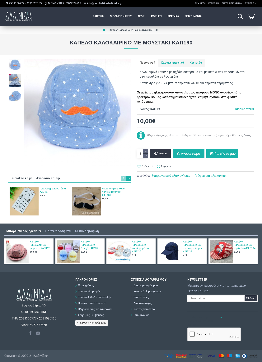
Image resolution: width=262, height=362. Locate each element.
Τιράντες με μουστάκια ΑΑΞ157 (53, 190)
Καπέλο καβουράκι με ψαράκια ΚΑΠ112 (40, 245)
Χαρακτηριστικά (172, 62)
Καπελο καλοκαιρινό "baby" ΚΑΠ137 (89, 245)
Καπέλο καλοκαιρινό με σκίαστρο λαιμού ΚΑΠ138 (193, 246)
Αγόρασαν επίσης (48, 178)
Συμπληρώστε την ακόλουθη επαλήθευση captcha (200, 321)
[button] (123, 178)
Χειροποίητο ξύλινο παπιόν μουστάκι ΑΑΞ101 (113, 192)
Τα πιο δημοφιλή (86, 231)
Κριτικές (196, 62)
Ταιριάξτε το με (21, 178)
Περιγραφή (147, 62)
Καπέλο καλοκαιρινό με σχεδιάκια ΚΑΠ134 (244, 245)
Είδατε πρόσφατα (58, 231)
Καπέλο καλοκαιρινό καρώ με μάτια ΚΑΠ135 (140, 246)
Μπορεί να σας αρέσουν (23, 231)
